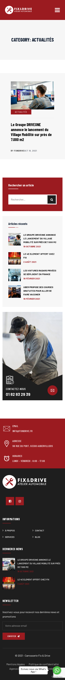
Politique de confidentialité (44, 664)
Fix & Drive (44, 655)
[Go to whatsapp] (57, 670)
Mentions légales (15, 664)
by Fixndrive (17, 150)
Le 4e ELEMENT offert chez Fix (38, 256)
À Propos (10, 530)
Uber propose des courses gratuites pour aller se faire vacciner (38, 291)
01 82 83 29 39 (18, 394)
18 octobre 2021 (32, 246)
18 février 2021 (31, 278)
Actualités (21, 112)
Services (9, 537)
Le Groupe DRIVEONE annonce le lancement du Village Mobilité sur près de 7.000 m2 (31, 132)
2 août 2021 (29, 262)
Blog (37, 537)
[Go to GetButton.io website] (57, 677)
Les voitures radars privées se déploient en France (39, 272)
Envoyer (12, 636)
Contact (39, 530)
